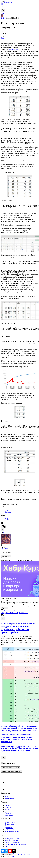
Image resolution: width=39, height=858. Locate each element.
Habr (12, 856)
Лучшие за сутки (7, 767)
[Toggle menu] (1, 2)
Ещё (7, 758)
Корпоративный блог (12, 839)
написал (16, 636)
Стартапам (9, 846)
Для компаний (10, 826)
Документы (9, 828)
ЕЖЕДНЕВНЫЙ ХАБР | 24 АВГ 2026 (14, 613)
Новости (8, 807)
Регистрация (9, 798)
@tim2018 (4, 549)
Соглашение (9, 830)
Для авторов (9, 824)
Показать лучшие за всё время (11, 771)
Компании (8, 811)
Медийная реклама (11, 840)
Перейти (4, 608)
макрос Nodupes (14, 49)
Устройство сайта (11, 822)
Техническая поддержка (21, 854)
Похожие (16, 767)
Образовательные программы (15, 844)
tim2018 (3, 18)
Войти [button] (3, 13)
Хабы (7, 809)
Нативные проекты (12, 842)
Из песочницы (6, 40)
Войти (7, 796)
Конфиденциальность (12, 831)
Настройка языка (7, 854)
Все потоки (8, 2)
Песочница (9, 815)
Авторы (8, 813)
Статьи (7, 805)
